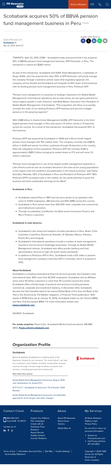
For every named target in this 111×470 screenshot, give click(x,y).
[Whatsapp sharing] (99, 41)
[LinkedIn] (5, 430)
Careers (61, 423)
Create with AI (37, 423)
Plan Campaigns (38, 421)
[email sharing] (105, 41)
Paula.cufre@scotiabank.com (34, 328)
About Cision (63, 421)
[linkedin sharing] (94, 41)
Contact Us (8, 426)
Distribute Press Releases (38, 428)
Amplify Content (38, 435)
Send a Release (78, 4)
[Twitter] (12, 430)
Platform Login (91, 421)
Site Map (49, 451)
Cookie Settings (63, 451)
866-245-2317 (13, 418)
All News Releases (93, 418)
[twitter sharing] (88, 41)
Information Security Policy (30, 451)
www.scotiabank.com (24, 305)
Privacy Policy (91, 423)
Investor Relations (39, 438)
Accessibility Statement (15, 454)
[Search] (107, 4)
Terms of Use (9, 451)
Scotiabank (19, 352)
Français (85, 23)
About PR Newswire (66, 418)
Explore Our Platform (40, 418)
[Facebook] (8, 430)
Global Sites (63, 428)
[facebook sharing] (83, 41)
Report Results (37, 432)
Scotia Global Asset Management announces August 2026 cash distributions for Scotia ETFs (39, 381)
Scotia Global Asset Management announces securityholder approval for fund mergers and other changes (39, 396)
